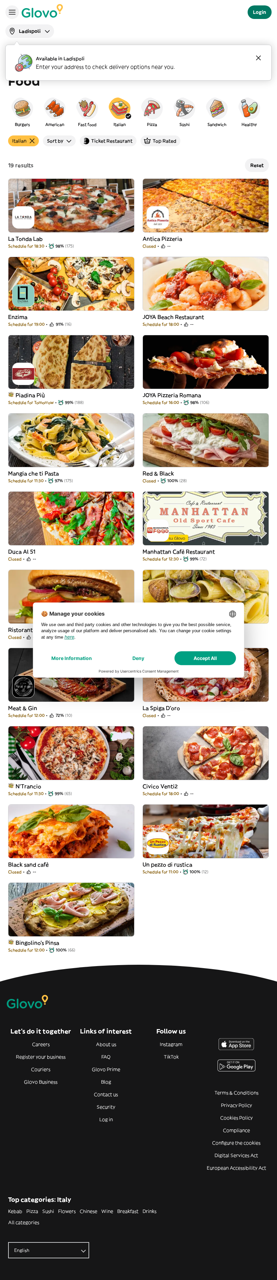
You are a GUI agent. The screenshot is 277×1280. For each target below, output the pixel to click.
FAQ (105, 1057)
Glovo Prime (106, 1069)
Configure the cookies (236, 1143)
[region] (138, 111)
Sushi (48, 1211)
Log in (106, 1119)
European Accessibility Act (236, 1168)
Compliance (236, 1130)
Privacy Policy (236, 1105)
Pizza (32, 1211)
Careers (41, 1044)
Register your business (41, 1057)
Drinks (149, 1211)
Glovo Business (40, 1082)
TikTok (171, 1057)
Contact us (106, 1094)
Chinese (88, 1211)
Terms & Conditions (236, 1093)
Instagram (171, 1044)
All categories (23, 1222)
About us (106, 1044)
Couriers (40, 1069)
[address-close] (258, 58)
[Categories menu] (12, 12)
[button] (22, 111)
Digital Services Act (236, 1155)
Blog (106, 1082)
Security (106, 1107)
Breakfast (127, 1211)
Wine (107, 1211)
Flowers (67, 1211)
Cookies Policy (236, 1118)
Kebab (15, 1211)
